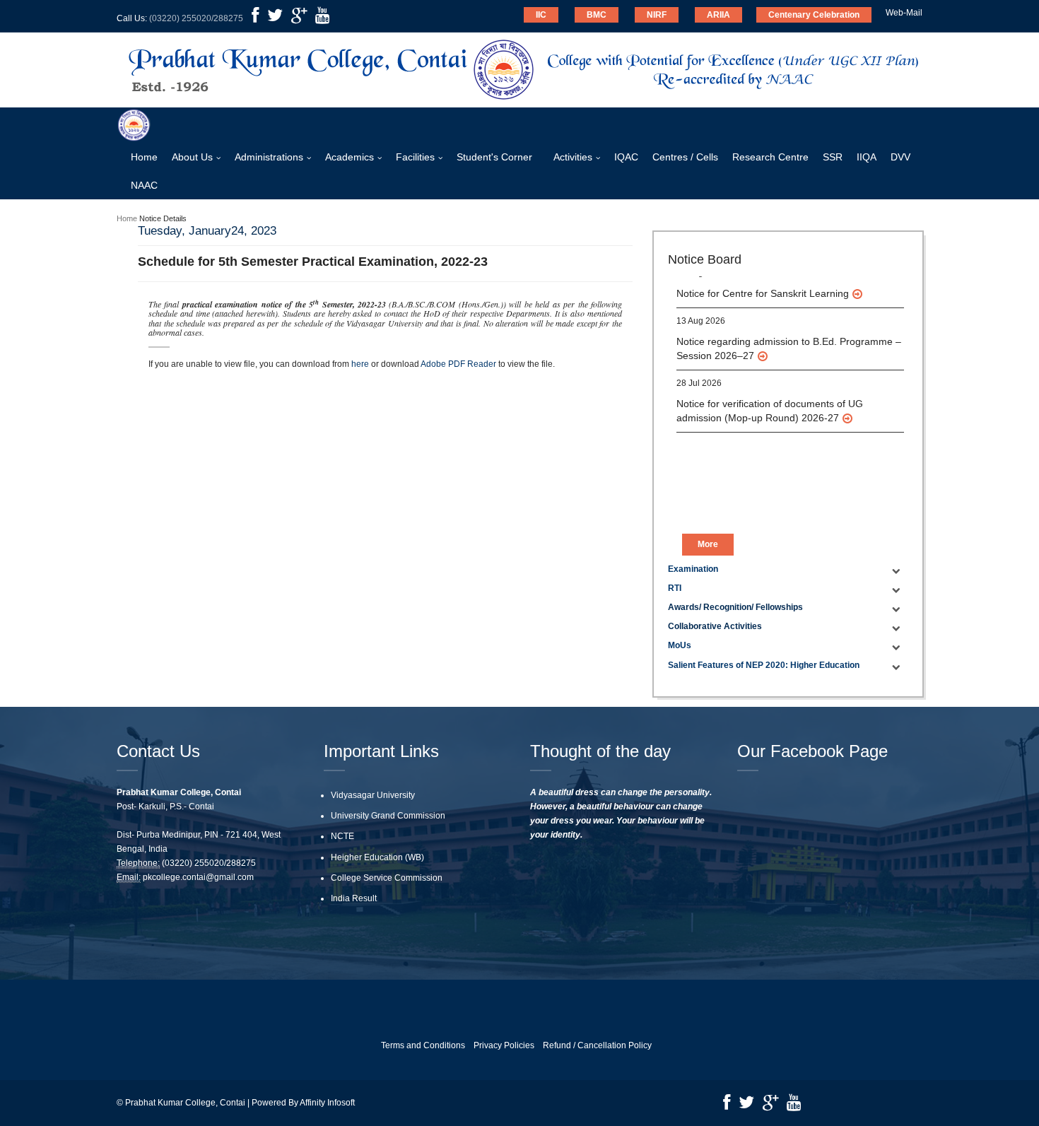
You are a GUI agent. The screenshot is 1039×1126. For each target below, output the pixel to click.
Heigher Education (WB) (377, 857)
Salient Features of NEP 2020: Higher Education (763, 665)
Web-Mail (904, 13)
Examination (693, 569)
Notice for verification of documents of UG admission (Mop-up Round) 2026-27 (769, 390)
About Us (192, 157)
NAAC (144, 185)
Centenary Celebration (813, 15)
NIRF (657, 15)
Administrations (269, 157)
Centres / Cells (685, 157)
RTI (674, 588)
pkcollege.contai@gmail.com (198, 877)
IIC (541, 15)
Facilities (415, 157)
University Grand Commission (388, 816)
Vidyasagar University (373, 795)
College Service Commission (386, 878)
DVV (900, 157)
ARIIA (718, 15)
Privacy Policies (504, 1045)
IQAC (626, 157)
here (360, 364)
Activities (572, 157)
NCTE (342, 836)
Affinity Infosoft (327, 1103)
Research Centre (770, 157)
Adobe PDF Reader (458, 364)
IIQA (866, 157)
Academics (349, 157)
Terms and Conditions (423, 1045)
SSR (833, 157)
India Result (354, 898)
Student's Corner (494, 157)
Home (144, 157)
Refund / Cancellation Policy (597, 1045)
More (708, 544)
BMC (596, 15)
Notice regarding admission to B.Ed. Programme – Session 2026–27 (788, 328)
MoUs (679, 645)
